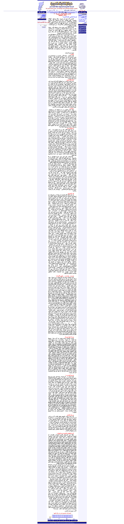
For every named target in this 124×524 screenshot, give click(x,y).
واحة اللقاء (42, 17)
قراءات (43, 16)
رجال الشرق (82, 19)
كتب (85, 18)
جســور (84, 23)
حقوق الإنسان (42, 18)
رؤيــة (43, 14)
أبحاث (82, 17)
